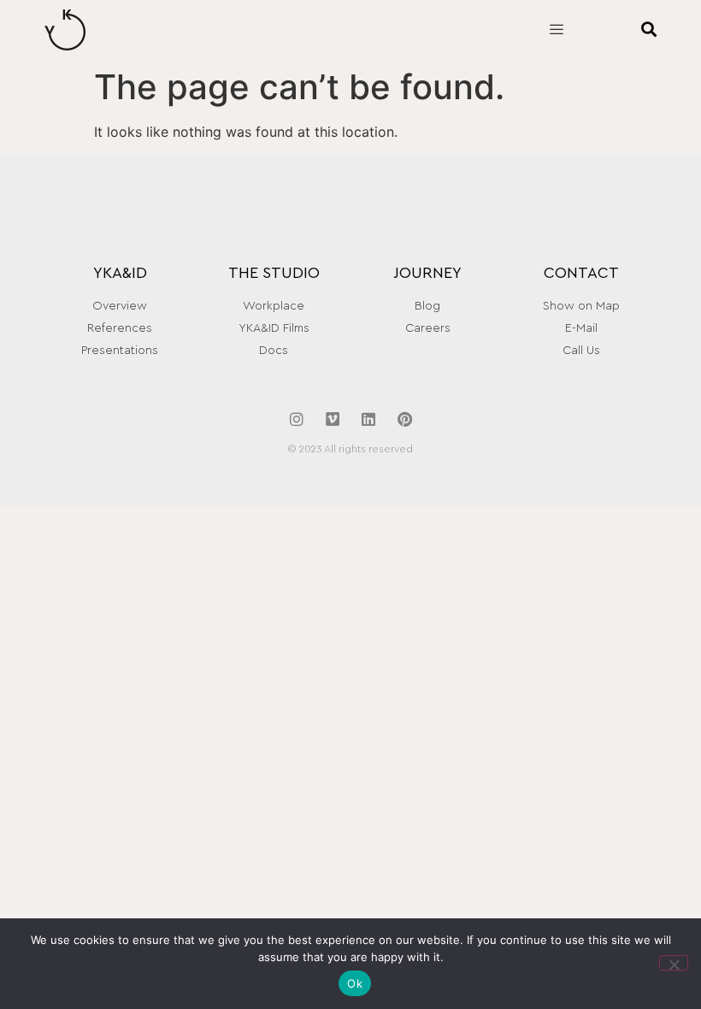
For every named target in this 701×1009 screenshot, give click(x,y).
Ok (354, 983)
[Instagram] (296, 419)
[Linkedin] (368, 419)
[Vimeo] (332, 419)
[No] (673, 963)
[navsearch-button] (627, 30)
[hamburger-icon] (556, 30)
